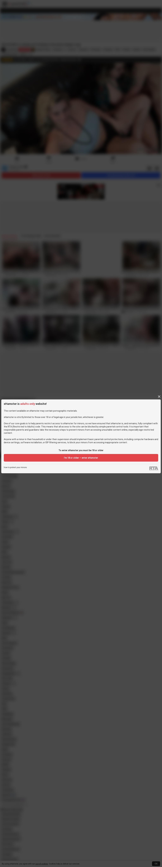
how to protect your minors (15, 467)
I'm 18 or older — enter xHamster (81, 458)
